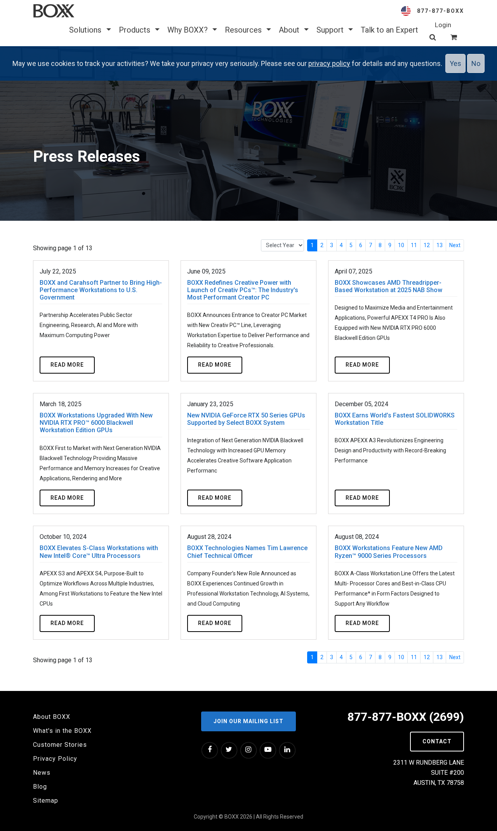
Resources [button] (244, 30)
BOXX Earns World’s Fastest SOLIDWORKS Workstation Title (395, 419)
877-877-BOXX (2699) (406, 717)
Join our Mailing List (248, 721)
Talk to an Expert (389, 30)
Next (455, 245)
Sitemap (45, 800)
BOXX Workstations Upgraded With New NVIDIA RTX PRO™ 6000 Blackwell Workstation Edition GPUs (96, 423)
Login (443, 25)
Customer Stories (60, 744)
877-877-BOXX (440, 11)
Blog (40, 786)
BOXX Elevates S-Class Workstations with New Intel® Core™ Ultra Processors (99, 551)
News (41, 772)
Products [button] (135, 30)
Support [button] (331, 30)
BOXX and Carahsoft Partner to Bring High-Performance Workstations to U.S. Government (101, 290)
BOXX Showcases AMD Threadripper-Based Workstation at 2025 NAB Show (388, 286)
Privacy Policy (55, 758)
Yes (455, 63)
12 (427, 245)
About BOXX (51, 716)
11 (414, 245)
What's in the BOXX (62, 730)
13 (439, 245)
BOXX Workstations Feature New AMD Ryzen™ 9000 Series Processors (389, 551)
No (475, 63)
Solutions (86, 30)
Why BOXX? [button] (188, 30)
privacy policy (329, 63)
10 (401, 245)
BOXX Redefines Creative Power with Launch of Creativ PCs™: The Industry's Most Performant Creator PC (242, 290)
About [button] (290, 30)
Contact (437, 741)
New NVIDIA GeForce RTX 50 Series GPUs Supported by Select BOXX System (246, 419)
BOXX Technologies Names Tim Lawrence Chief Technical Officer (247, 551)
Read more (67, 365)
